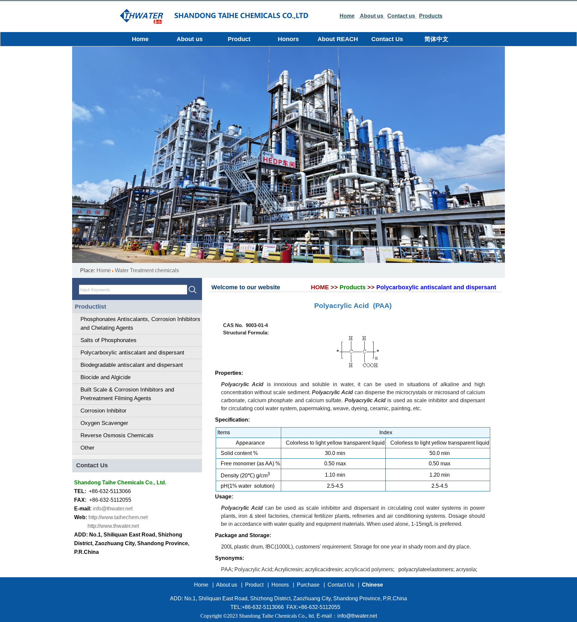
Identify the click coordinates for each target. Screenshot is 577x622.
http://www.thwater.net (113, 526)
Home (104, 270)
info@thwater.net (113, 508)
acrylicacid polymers (369, 569)
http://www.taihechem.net (118, 517)
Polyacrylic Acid (253, 569)
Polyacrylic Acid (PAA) (353, 306)
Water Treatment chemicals (147, 270)
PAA (226, 569)
